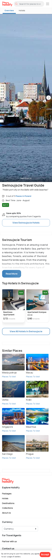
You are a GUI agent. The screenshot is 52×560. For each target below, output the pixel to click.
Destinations (8, 503)
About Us (6, 512)
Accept (45, 554)
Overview (9, 10)
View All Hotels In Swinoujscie (26, 331)
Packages (7, 493)
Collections (7, 508)
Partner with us (9, 541)
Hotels (22, 10)
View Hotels (26, 222)
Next (48, 98)
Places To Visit (9, 376)
